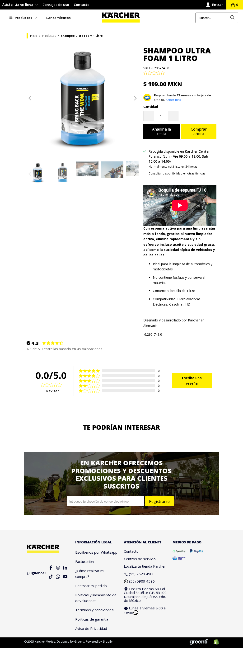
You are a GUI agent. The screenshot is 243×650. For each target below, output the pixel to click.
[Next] (135, 98)
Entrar (217, 4)
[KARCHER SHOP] (121, 17)
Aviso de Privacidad (91, 628)
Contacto (81, 4)
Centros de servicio (140, 558)
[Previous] (30, 98)
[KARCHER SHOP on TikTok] (51, 577)
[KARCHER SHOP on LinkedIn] (65, 567)
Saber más (173, 99)
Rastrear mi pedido (91, 585)
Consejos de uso (55, 4)
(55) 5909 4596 (142, 581)
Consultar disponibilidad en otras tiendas (177, 173)
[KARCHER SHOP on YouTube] (65, 577)
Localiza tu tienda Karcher (145, 566)
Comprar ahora (199, 131)
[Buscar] (232, 18)
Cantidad (150, 106)
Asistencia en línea (18, 4)
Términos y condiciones (94, 610)
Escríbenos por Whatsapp (96, 552)
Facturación (84, 561)
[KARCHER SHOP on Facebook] (51, 567)
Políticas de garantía (91, 619)
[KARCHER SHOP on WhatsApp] (58, 577)
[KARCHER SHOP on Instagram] (58, 567)
